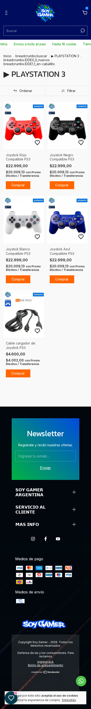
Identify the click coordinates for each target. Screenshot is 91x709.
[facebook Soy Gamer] (45, 539)
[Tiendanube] (45, 672)
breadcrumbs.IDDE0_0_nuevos (27, 60)
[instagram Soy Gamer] (33, 539)
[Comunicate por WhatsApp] (81, 681)
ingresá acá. (45, 661)
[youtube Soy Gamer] (58, 539)
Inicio (7, 56)
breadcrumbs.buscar (31, 56)
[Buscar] (82, 30)
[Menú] (7, 13)
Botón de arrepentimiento (45, 665)
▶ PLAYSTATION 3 (65, 56)
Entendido (69, 700)
